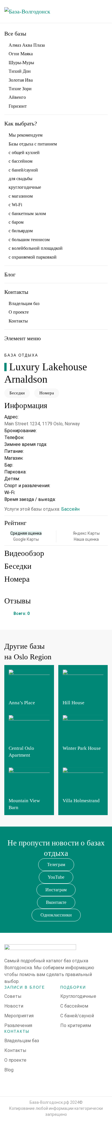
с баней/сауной (23, 170)
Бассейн (70, 509)
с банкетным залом (27, 213)
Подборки (73, 987)
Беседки (17, 393)
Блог (10, 274)
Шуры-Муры (21, 62)
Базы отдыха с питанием (33, 143)
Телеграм (56, 864)
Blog (8, 1070)
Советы (13, 996)
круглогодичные (25, 187)
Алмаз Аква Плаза (27, 45)
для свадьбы (20, 178)
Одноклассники (56, 914)
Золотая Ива (21, 80)
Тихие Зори (20, 88)
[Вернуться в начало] (33, 11)
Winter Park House (82, 748)
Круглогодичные (78, 996)
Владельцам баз (24, 303)
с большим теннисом (29, 239)
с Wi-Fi (15, 204)
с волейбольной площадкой (36, 248)
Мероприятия (19, 1015)
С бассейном (74, 1006)
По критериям (75, 1025)
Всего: (21, 613)
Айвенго (17, 97)
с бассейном (20, 161)
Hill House (73, 702)
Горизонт (18, 106)
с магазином (21, 196)
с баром (16, 222)
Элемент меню (22, 338)
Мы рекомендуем (26, 135)
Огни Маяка (21, 53)
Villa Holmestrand (81, 800)
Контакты (16, 292)
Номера (46, 393)
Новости (13, 1006)
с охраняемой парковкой (33, 257)
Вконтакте (56, 902)
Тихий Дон (20, 71)
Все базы (15, 33)
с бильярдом (21, 230)
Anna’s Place (22, 702)
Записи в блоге (24, 987)
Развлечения (18, 1025)
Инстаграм (56, 889)
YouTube (56, 877)
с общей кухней (24, 152)
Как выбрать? (20, 123)
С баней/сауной (77, 1015)
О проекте (19, 312)
